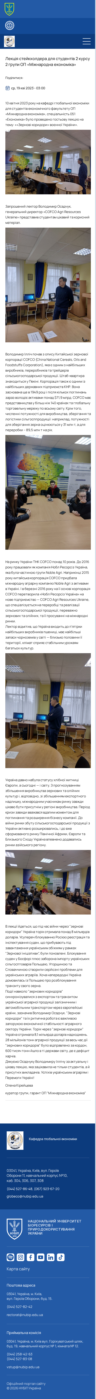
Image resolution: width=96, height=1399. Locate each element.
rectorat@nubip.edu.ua (25, 1314)
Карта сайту (18, 1269)
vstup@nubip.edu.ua (23, 1367)
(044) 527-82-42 (19, 1306)
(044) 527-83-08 (19, 1358)
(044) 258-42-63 (19, 1354)
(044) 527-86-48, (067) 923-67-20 (33, 1188)
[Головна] (9, 9)
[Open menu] (87, 41)
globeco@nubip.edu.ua (25, 1196)
